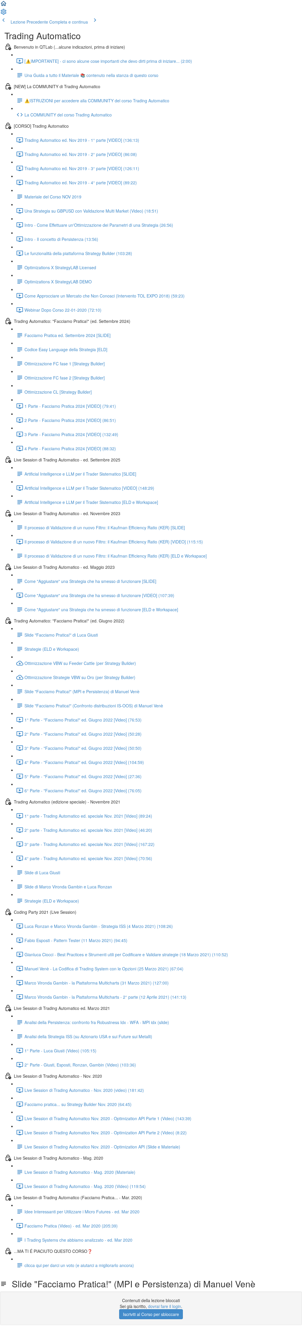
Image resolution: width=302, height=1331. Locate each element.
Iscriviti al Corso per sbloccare (151, 1314)
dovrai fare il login (164, 1306)
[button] (3, 5)
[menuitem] (3, 14)
